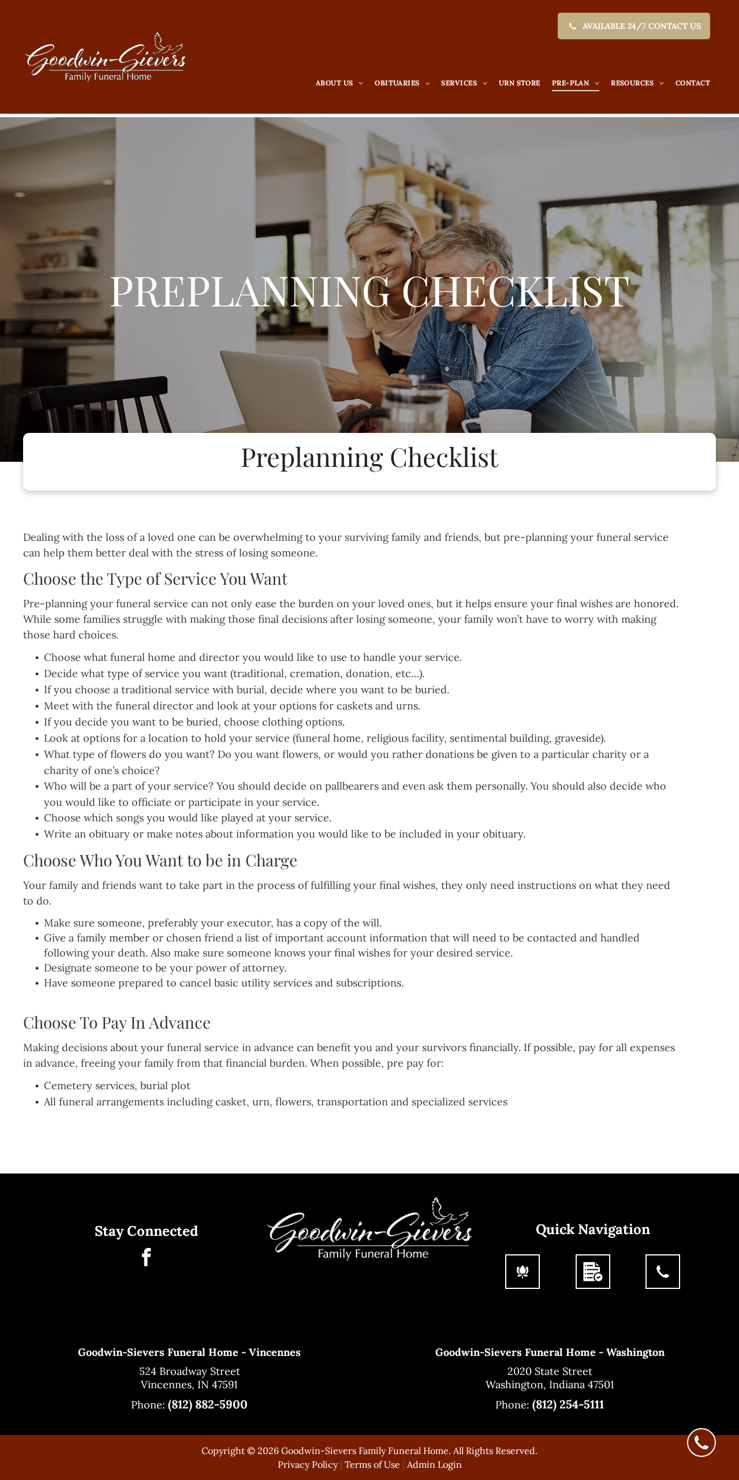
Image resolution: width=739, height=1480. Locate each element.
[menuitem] (339, 83)
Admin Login (434, 1464)
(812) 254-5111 (568, 1404)
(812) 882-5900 (208, 1404)
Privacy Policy (308, 1464)
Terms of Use (372, 1464)
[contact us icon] (663, 1278)
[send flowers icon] (522, 1278)
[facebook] (146, 1258)
